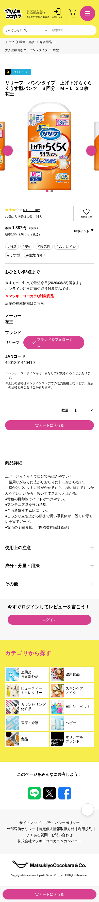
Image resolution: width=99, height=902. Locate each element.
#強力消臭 (34, 255)
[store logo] (13, 14)
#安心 (27, 246)
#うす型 (13, 255)
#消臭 (11, 246)
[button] (47, 191)
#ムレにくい (66, 246)
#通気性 (44, 246)
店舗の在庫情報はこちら (24, 303)
